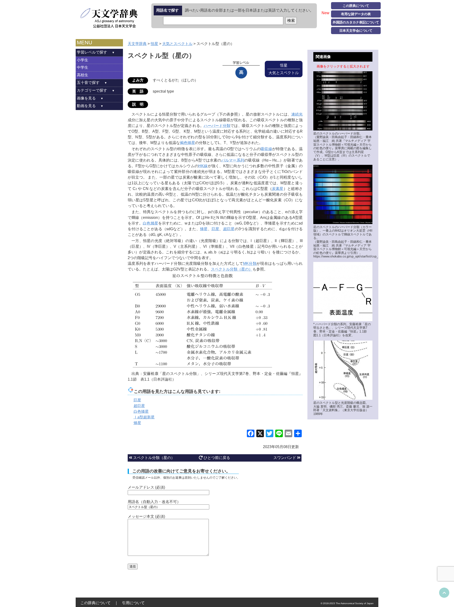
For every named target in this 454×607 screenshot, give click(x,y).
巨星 (215, 229)
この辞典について (356, 6)
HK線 (203, 166)
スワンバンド (285, 458)
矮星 (204, 229)
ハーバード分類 (217, 126)
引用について (133, 603)
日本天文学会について (355, 30)
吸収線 (266, 149)
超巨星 (229, 229)
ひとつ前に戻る (216, 458)
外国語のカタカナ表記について (356, 22)
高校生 (82, 75)
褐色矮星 (187, 143)
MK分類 (250, 263)
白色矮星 (150, 223)
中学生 (82, 67)
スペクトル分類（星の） (232, 269)
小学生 (82, 60)
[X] (260, 434)
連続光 (297, 114)
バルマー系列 (232, 160)
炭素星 (278, 189)
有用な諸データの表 (356, 14)
